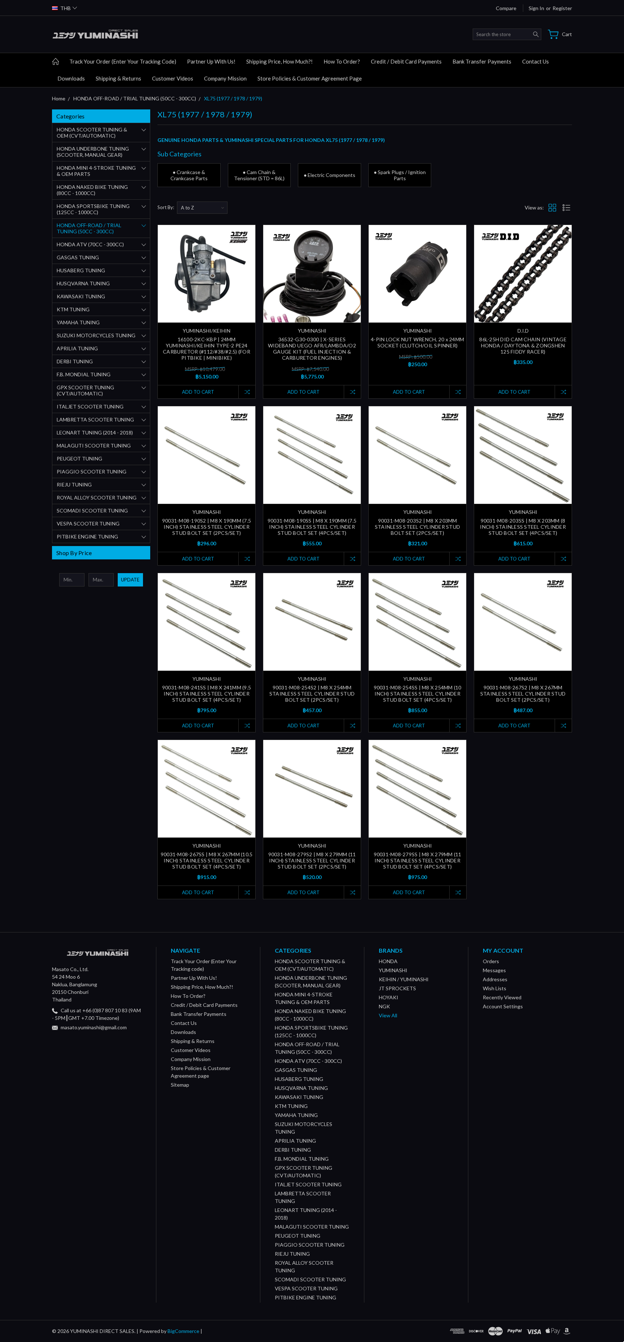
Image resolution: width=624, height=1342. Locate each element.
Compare (506, 8)
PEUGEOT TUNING (79, 458)
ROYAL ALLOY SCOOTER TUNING (96, 497)
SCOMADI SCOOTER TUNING (92, 510)
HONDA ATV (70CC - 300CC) (90, 244)
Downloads (71, 78)
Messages (494, 970)
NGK (384, 1006)
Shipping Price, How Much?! (279, 61)
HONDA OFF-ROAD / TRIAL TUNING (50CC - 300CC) (89, 228)
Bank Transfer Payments (481, 61)
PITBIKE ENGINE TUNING (87, 536)
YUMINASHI (393, 970)
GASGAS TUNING (78, 257)
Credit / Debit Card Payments (406, 61)
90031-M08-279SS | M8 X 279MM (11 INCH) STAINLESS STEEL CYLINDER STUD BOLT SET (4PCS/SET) (418, 860)
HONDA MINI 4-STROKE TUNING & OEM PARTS (96, 171)
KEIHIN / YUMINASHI (404, 979)
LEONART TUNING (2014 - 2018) (95, 432)
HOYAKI (388, 997)
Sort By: (165, 207)
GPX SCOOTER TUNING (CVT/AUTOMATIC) (85, 390)
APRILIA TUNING (77, 348)
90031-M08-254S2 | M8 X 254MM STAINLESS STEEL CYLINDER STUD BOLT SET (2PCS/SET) (312, 693)
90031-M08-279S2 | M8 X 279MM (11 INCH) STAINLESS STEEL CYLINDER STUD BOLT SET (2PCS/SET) (312, 860)
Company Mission (225, 78)
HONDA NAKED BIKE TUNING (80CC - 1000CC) (92, 190)
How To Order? (342, 61)
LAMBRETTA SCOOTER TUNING (95, 419)
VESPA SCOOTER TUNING (88, 523)
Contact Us (535, 61)
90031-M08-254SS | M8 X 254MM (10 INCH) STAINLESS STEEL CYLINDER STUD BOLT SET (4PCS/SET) (418, 693)
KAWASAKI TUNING (81, 296)
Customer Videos (172, 78)
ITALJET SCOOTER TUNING (90, 406)
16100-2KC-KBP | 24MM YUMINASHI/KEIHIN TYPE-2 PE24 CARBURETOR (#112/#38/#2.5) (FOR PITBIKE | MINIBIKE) (206, 348)
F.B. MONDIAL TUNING (83, 374)
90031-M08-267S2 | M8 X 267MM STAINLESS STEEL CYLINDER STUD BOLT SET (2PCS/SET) (523, 693)
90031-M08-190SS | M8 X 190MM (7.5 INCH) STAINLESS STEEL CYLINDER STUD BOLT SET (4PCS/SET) (312, 527)
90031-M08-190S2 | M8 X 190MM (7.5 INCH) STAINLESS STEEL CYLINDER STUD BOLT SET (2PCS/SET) (206, 527)
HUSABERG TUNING (81, 270)
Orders (491, 961)
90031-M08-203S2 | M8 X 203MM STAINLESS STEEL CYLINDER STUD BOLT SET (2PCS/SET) (417, 527)
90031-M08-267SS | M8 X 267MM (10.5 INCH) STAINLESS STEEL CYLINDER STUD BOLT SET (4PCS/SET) (207, 860)
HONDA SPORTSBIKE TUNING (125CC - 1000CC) (93, 209)
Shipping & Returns (118, 78)
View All (388, 1015)
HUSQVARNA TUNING (83, 283)
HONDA (388, 961)
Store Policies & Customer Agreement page (309, 78)
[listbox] (202, 208)
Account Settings (503, 1006)
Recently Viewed (502, 997)
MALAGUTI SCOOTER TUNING (94, 445)
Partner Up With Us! (211, 61)
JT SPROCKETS (397, 988)
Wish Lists (494, 988)
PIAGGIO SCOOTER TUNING (91, 471)
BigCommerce (183, 1331)
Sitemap (180, 1085)
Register (562, 8)
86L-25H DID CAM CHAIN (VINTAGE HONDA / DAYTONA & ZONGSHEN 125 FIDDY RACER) (523, 345)
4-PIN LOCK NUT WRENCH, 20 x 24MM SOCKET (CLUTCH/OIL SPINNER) (417, 342)
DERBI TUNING (75, 361)
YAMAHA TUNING (78, 322)
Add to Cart (198, 392)
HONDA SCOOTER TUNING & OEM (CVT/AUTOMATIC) (92, 132)
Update (130, 580)
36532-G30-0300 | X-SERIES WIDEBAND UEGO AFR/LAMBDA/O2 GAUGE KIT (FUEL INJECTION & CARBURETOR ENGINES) (312, 348)
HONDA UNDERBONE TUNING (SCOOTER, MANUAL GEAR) (93, 152)
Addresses (495, 979)
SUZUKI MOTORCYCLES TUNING (96, 335)
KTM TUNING (73, 309)
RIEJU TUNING (74, 484)
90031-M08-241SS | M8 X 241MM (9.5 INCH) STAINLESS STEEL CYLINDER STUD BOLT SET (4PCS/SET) (206, 693)
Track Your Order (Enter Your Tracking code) (122, 61)
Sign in (536, 8)
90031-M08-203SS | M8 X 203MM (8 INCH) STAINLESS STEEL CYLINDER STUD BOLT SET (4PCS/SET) (523, 527)
